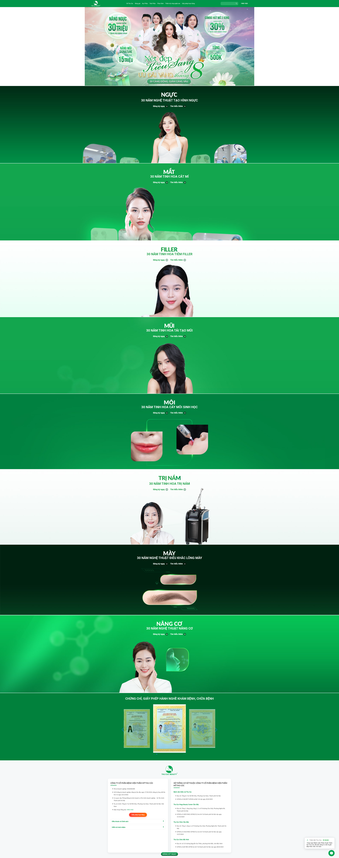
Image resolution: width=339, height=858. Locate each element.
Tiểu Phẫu (152, 3)
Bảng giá (137, 3)
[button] (216, 730)
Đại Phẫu (145, 3)
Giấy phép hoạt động (188, 3)
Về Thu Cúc (129, 3)
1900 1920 (244, 3)
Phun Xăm (160, 3)
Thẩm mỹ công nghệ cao (172, 3)
